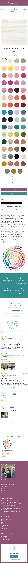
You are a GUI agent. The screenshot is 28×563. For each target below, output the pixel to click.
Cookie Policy (4, 538)
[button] (4, 54)
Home (2, 16)
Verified (13, 328)
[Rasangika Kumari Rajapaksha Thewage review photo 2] (11, 366)
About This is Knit (5, 518)
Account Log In (5, 516)
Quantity (14, 182)
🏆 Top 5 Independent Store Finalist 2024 (11, 503)
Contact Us (4, 528)
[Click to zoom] (24, 21)
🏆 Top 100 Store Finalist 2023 (8, 505)
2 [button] (13, 422)
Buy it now (14, 193)
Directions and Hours (6, 520)
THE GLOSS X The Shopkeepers (9, 506)
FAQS (2, 522)
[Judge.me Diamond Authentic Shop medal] (10, 324)
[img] (4, 336)
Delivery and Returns (6, 533)
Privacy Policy (4, 536)
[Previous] (3, 21)
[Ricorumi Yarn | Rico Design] (7, 444)
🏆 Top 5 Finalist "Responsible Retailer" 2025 (12, 502)
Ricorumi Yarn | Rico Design (7, 451)
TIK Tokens (4, 526)
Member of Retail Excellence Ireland (10, 500)
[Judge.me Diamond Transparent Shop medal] (17, 324)
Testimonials (4, 525)
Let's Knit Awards (5, 509)
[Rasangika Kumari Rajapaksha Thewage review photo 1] (4, 366)
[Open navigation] (2, 10)
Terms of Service (5, 539)
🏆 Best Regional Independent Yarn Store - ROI (13, 511)
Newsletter (4, 523)
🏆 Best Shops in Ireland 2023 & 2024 (10, 508)
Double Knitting (8, 16)
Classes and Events (6, 519)
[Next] (6, 21)
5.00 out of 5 (17, 305)
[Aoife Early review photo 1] (4, 415)
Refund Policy (4, 535)
